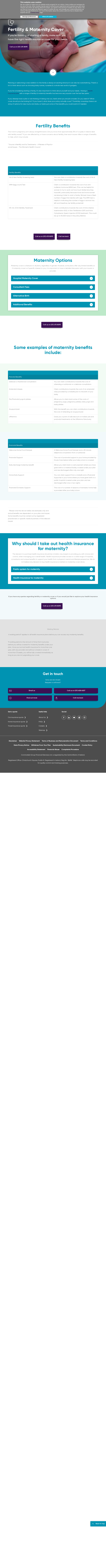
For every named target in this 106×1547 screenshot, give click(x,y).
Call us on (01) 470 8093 (19, 47)
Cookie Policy (87, 745)
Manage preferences (29, 16)
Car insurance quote (15, 717)
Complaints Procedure (70, 749)
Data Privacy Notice (21, 745)
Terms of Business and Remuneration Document (60, 741)
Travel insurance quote (16, 726)
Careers (42, 726)
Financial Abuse (53, 749)
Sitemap (42, 730)
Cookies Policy (35, 12)
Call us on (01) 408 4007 (76, 690)
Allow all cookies (47, 16)
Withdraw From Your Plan (41, 745)
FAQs (41, 722)
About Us (42, 717)
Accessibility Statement (36, 749)
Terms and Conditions (88, 741)
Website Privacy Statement (29, 741)
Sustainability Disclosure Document (66, 745)
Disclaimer (13, 741)
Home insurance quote (16, 722)
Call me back (63, 236)
